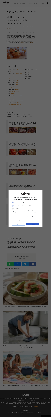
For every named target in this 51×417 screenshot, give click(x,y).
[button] (25, 208)
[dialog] (25, 208)
